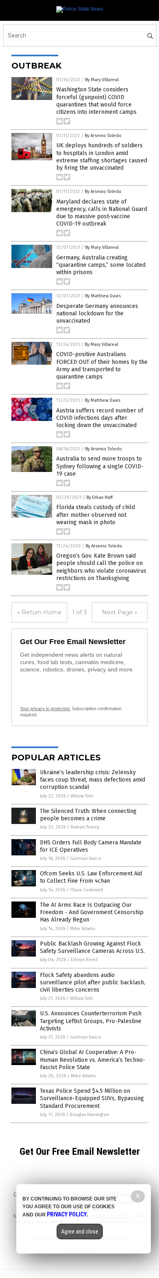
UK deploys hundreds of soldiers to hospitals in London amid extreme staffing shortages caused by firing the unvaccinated (101, 156)
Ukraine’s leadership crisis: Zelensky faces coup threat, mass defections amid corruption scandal (92, 780)
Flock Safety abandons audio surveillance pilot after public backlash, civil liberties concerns (92, 982)
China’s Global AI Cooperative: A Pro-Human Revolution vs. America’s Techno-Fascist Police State (92, 1059)
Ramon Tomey (85, 827)
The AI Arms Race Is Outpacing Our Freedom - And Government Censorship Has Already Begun (92, 912)
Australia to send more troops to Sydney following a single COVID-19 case (100, 466)
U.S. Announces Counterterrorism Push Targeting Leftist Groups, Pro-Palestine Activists (90, 1021)
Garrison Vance (86, 858)
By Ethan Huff (99, 497)
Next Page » (119, 612)
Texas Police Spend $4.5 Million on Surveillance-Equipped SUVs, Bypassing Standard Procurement (92, 1098)
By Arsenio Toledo (103, 135)
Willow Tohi (82, 796)
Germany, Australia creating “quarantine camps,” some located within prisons (101, 265)
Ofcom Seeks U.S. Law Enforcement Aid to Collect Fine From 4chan (91, 877)
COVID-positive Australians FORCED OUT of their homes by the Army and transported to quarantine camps (102, 365)
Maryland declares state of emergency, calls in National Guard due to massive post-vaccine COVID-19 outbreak (101, 213)
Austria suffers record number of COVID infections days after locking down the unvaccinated (99, 418)
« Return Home (39, 612)
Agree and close (79, 1231)
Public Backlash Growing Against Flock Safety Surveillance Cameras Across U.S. (92, 947)
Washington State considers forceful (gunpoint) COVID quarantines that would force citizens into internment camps (96, 100)
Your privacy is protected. (45, 708)
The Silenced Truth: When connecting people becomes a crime (88, 815)
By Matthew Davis (103, 296)
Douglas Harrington (89, 1114)
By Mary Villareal (102, 79)
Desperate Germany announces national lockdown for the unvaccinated (97, 313)
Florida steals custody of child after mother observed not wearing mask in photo (95, 514)
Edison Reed (84, 959)
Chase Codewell (86, 890)
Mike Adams (82, 928)
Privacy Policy (67, 1214)
